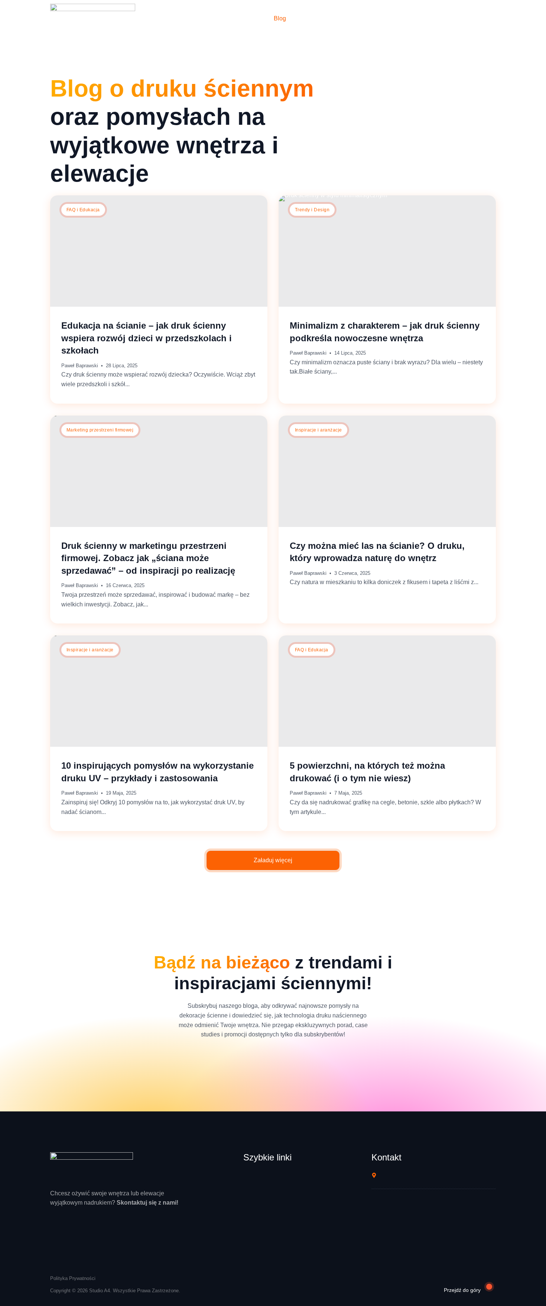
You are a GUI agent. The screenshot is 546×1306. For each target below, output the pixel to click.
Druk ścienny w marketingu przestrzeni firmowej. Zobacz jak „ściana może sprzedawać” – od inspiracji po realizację (148, 558)
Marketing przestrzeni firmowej (99, 430)
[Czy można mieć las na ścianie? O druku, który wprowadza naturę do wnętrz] (387, 471)
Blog (280, 18)
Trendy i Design (312, 209)
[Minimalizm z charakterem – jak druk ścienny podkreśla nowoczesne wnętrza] (387, 251)
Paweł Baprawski (79, 365)
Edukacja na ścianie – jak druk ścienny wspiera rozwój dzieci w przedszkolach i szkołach (146, 337)
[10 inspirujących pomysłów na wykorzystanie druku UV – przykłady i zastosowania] (158, 691)
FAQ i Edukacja (83, 209)
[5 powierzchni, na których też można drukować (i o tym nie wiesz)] (387, 691)
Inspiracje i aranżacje (318, 430)
